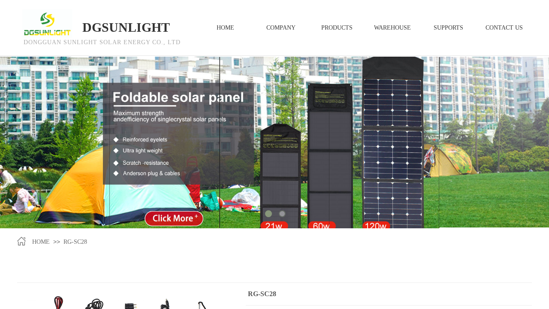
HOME (41, 242)
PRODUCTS (337, 27)
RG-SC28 (75, 242)
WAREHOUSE (392, 27)
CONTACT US (504, 27)
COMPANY (281, 27)
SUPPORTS (448, 27)
